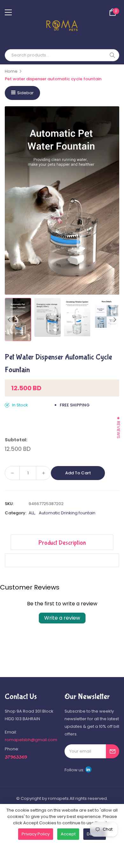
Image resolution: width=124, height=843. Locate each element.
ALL (32, 513)
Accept (68, 834)
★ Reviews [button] (118, 427)
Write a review (62, 618)
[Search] (112, 55)
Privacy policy (36, 834)
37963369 (16, 757)
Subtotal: (16, 440)
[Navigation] (8, 12)
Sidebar (25, 93)
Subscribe (112, 751)
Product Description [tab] (62, 542)
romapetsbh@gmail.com (31, 740)
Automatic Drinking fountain (67, 513)
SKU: (9, 504)
